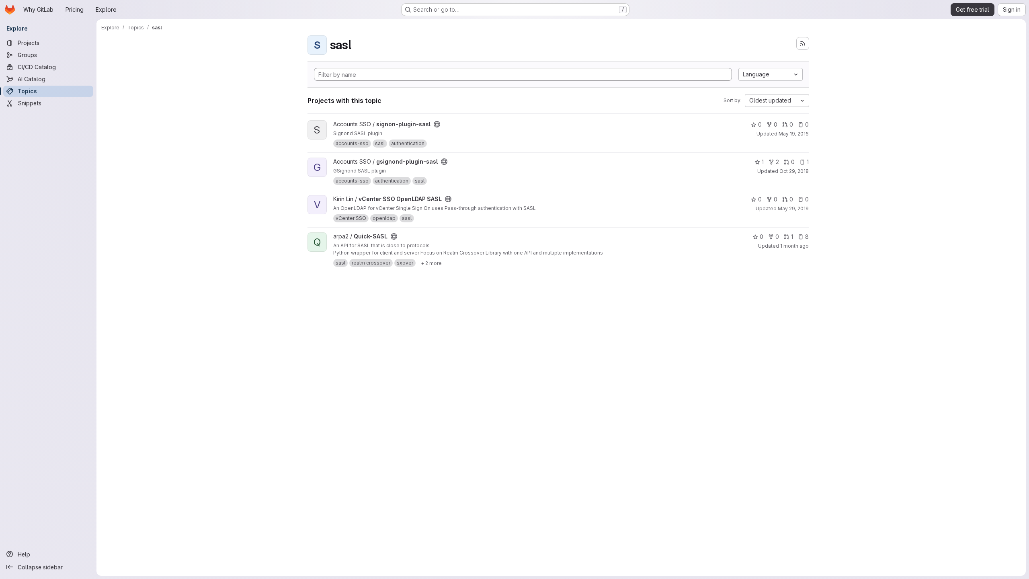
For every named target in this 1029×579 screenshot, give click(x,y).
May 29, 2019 (793, 208)
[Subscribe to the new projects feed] (802, 43)
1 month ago (794, 246)
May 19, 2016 (794, 134)
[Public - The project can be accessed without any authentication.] (437, 124)
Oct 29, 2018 (794, 171)
